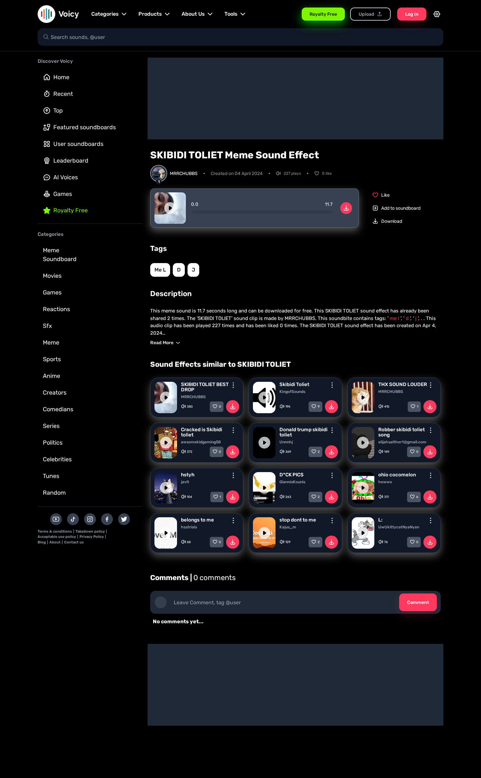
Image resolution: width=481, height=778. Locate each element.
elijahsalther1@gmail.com (402, 442)
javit (185, 482)
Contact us (74, 542)
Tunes (51, 476)
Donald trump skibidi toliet (303, 432)
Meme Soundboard (60, 255)
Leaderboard (70, 160)
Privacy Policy (92, 537)
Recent (63, 93)
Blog (42, 542)
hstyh (187, 474)
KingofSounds (292, 391)
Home (61, 77)
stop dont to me (297, 519)
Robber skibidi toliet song (401, 432)
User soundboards (78, 144)
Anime (51, 376)
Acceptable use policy (57, 537)
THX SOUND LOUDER (402, 384)
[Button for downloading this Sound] (232, 406)
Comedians (58, 409)
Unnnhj (286, 442)
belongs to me (197, 519)
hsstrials (189, 527)
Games (62, 194)
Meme (51, 342)
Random (54, 492)
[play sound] (170, 208)
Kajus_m (287, 527)
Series (51, 426)
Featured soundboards (84, 127)
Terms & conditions (55, 531)
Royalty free (70, 210)
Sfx (47, 325)
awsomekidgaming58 (201, 442)
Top (58, 110)
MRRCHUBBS (193, 397)
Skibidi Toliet (294, 384)
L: (380, 519)
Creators (54, 392)
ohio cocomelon (397, 474)
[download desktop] (346, 208)
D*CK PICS (291, 474)
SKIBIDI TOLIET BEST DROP (205, 387)
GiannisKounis (292, 482)
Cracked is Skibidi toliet (201, 432)
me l (160, 270)
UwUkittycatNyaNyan (398, 527)
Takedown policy (90, 531)
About (55, 542)
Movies (52, 275)
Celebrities (57, 459)
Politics (52, 442)
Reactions (56, 309)
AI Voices (65, 177)
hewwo (385, 482)
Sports (52, 359)
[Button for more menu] (233, 385)
